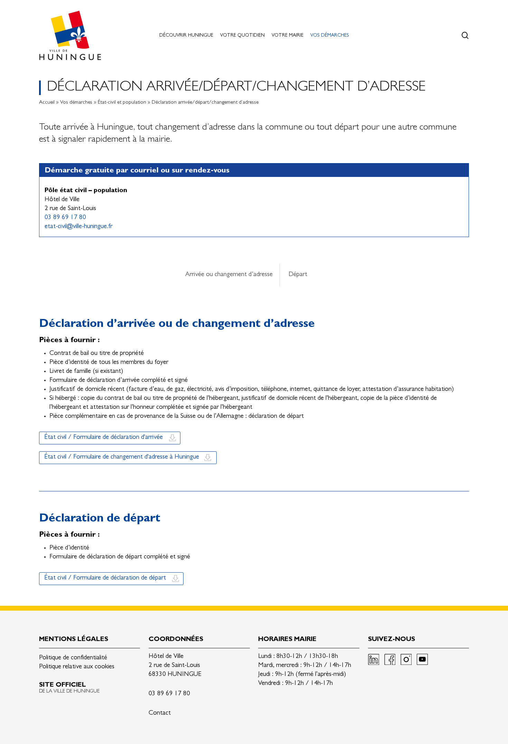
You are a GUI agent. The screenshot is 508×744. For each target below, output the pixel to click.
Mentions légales (73, 640)
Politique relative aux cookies (76, 667)
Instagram (406, 659)
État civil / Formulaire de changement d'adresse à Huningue (121, 457)
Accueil (47, 102)
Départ (298, 275)
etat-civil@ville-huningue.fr (78, 227)
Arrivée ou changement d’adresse (229, 275)
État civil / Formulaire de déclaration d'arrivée (103, 437)
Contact (160, 713)
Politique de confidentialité (73, 658)
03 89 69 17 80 (65, 218)
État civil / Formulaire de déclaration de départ (105, 578)
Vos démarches (76, 102)
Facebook (389, 659)
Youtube (422, 659)
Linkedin (373, 659)
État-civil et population (122, 102)
